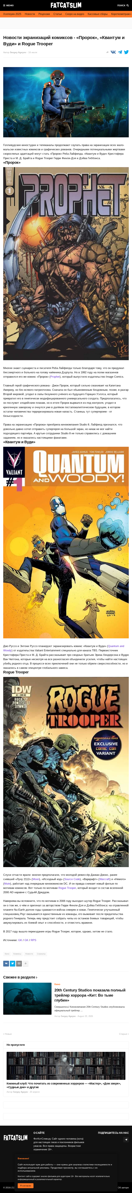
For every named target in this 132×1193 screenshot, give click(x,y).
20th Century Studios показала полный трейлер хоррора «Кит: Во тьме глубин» (89, 995)
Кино (7, 954)
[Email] (19, 964)
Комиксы (17, 954)
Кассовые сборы (98, 14)
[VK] (113, 52)
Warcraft (104, 879)
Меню (10, 5)
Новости (30, 14)
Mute (7, 883)
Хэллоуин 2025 (12, 14)
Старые (123, 1034)
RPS (33, 940)
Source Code (72, 879)
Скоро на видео (74, 14)
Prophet (55, 376)
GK (20, 940)
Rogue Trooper (67, 888)
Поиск (121, 5)
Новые (8, 1034)
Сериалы (41, 954)
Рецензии (44, 14)
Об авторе (123, 1187)
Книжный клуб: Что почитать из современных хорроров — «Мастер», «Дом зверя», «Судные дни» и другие (64, 1085)
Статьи (57, 14)
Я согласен (25, 1186)
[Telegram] (120, 52)
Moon (36, 879)
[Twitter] (126, 52)
